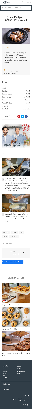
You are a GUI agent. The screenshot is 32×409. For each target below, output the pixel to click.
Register (13, 252)
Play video (16, 36)
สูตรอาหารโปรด (7, 387)
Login (19, 252)
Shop (4, 376)
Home (4, 369)
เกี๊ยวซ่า (5, 237)
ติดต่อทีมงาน (20, 369)
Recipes (5, 371)
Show (4, 373)
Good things (6, 378)
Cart (23, 2)
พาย (21, 233)
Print (7, 47)
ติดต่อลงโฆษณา (21, 371)
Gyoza (14, 233)
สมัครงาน (19, 373)
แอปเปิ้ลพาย (14, 237)
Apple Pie (5, 233)
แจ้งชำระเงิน (6, 389)
